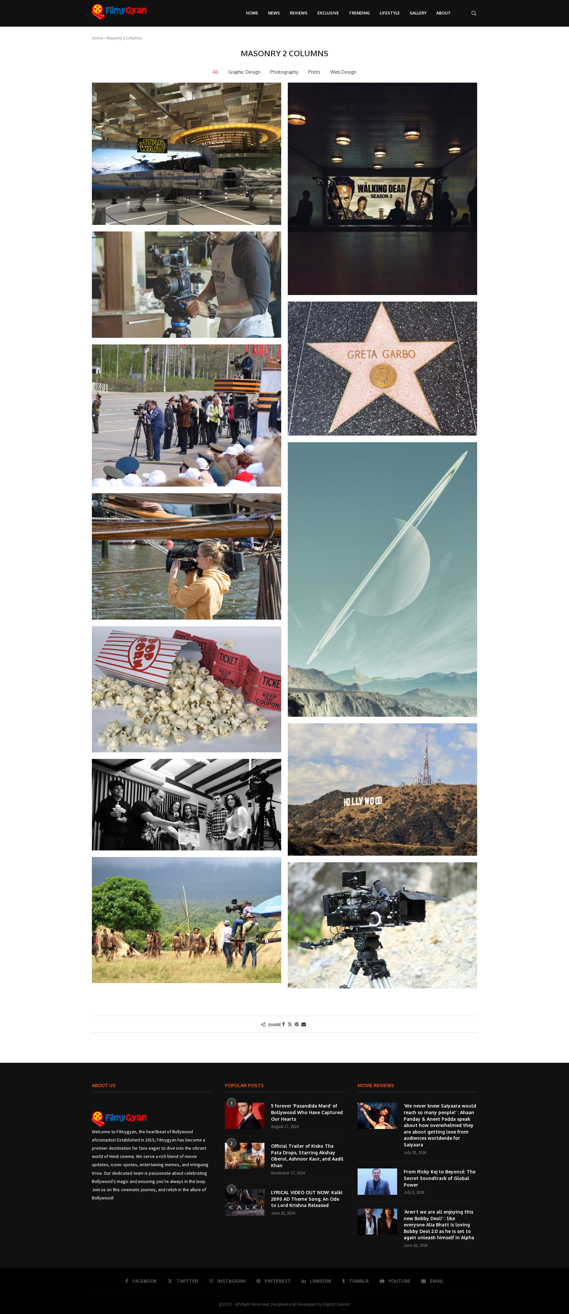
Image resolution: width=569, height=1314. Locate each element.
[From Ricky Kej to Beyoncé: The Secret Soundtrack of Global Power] (377, 1181)
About (443, 13)
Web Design (343, 72)
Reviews (299, 13)
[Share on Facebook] (283, 1024)
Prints (314, 72)
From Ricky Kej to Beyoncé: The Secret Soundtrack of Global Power (439, 1178)
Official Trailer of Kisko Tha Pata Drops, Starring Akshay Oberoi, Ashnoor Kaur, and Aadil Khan (307, 1155)
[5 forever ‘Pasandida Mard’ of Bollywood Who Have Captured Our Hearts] (244, 1116)
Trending (359, 13)
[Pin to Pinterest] (297, 1024)
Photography (284, 72)
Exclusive (328, 13)
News (274, 13)
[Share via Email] (303, 1024)
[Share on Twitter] (289, 1024)
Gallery (418, 13)
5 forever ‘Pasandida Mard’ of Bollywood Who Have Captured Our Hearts (307, 1112)
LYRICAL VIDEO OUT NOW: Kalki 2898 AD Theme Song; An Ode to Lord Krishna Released (306, 1199)
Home (252, 13)
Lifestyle (390, 13)
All (215, 72)
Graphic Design (244, 72)
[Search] (474, 13)
